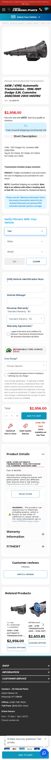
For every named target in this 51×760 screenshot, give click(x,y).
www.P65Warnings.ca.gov (25, 521)
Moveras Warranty (19, 310)
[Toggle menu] (3, 9)
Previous (8, 624)
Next (43, 624)
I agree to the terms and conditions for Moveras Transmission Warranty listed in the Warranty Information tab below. (27, 334)
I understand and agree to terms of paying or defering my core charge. (26, 374)
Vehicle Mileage (16, 295)
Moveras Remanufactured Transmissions (24, 81)
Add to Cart (34, 416)
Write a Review (25, 574)
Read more (25, 494)
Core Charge (10, 358)
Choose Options (17, 647)
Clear (36, 261)
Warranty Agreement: (20, 326)
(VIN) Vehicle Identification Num (25, 281)
